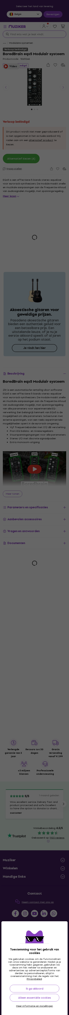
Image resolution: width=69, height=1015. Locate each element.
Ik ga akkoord (34, 988)
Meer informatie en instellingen (34, 1006)
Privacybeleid (34, 979)
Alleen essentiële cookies (34, 997)
